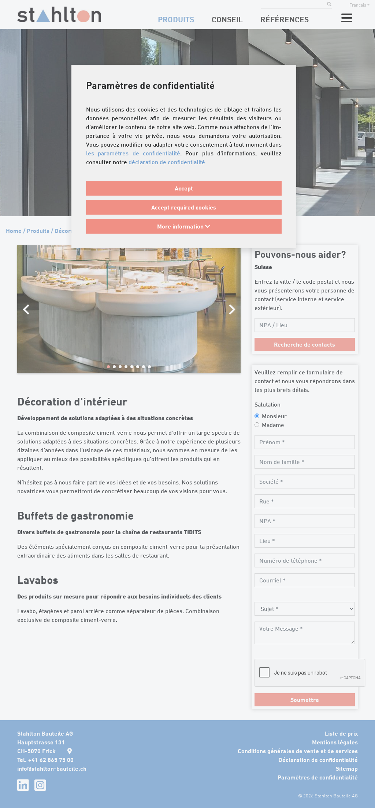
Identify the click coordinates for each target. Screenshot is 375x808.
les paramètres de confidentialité (133, 153)
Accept (184, 188)
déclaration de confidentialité (167, 162)
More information (181, 226)
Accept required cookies (183, 207)
